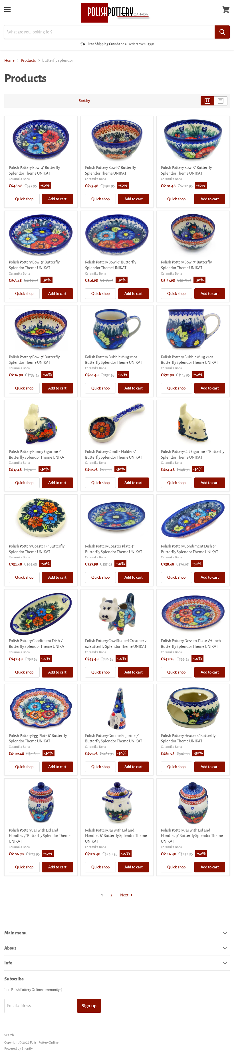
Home (9, 60)
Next (124, 895)
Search (9, 1035)
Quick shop (24, 199)
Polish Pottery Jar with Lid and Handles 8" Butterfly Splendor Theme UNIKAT (116, 836)
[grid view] (207, 100)
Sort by (84, 101)
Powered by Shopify (18, 1048)
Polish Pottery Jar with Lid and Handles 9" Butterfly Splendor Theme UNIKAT (192, 836)
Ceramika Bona (19, 179)
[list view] (220, 100)
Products (28, 60)
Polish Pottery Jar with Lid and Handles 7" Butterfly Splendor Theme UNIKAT (39, 836)
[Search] (222, 32)
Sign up (89, 1005)
